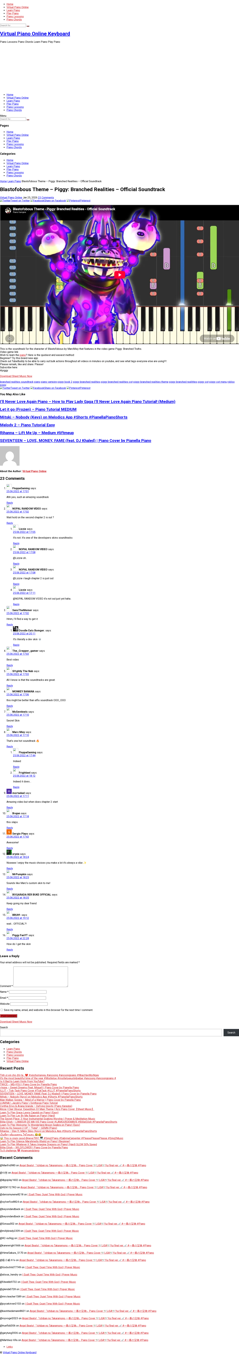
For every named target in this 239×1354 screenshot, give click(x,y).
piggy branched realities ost (117, 381)
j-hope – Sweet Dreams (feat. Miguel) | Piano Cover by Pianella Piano (39, 1087)
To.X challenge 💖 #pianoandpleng (19, 1150)
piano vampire (49, 381)
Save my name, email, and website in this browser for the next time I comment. (48, 1010)
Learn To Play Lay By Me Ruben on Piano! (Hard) (27, 1115)
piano (23, 355)
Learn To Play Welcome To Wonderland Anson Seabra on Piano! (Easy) (40, 1124)
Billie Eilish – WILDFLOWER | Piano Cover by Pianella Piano (34, 1147)
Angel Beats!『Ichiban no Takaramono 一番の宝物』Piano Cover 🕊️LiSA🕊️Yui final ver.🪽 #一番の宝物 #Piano (83, 1165)
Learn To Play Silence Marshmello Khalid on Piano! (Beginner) (35, 1141)
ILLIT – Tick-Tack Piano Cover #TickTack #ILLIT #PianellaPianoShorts (40, 1090)
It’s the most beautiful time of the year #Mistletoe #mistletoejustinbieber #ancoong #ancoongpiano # (58, 1078)
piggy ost (203, 381)
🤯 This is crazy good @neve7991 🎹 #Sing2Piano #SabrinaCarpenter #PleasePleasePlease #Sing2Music (61, 1138)
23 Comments (46, 197)
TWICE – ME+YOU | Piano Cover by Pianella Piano (28, 1084)
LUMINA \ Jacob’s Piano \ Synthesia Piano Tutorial (29, 1103)
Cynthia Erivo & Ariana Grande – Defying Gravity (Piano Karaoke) (36, 1106)
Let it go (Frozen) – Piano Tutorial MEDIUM (38, 409)
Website (5, 1003)
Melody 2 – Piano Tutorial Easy (27, 425)
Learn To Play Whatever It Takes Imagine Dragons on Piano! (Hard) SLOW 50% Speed (48, 1144)
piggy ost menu (218, 381)
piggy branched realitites (183, 381)
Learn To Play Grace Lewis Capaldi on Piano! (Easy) (29, 1112)
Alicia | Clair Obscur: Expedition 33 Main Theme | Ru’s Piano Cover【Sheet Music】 (47, 1109)
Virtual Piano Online (18, 7)
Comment (6, 986)
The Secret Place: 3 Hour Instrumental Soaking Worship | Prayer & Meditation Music (47, 1118)
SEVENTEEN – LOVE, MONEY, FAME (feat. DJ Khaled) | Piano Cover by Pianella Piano (75, 440)
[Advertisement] (119, 68)
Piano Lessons (15, 16)
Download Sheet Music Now (16, 376)
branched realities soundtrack (16, 381)
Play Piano (13, 13)
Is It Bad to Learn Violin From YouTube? (22, 1081)
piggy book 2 (65, 381)
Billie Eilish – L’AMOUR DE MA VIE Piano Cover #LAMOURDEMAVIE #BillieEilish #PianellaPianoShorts (58, 1121)
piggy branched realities (86, 381)
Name (4, 991)
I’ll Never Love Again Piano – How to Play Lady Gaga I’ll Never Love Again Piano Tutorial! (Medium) (87, 401)
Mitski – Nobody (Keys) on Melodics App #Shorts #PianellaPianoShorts (63, 417)
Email (4, 997)
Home (10, 4)
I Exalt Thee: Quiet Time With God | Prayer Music (54, 1194)
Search (4, 1027)
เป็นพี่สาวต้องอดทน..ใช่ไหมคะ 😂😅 (20, 1134)
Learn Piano (13, 10)
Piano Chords (14, 19)
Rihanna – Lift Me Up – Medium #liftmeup (37, 433)
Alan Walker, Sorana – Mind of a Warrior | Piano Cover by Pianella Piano (40, 1099)
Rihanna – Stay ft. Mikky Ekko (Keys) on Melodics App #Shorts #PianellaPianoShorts (48, 1131)
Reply (10, 502)
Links (10, 1346)
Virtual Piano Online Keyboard (35, 34)
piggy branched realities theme (150, 381)
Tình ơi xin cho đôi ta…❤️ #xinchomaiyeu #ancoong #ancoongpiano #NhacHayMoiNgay (49, 1075)
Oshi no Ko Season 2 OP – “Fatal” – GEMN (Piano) (28, 1128)
